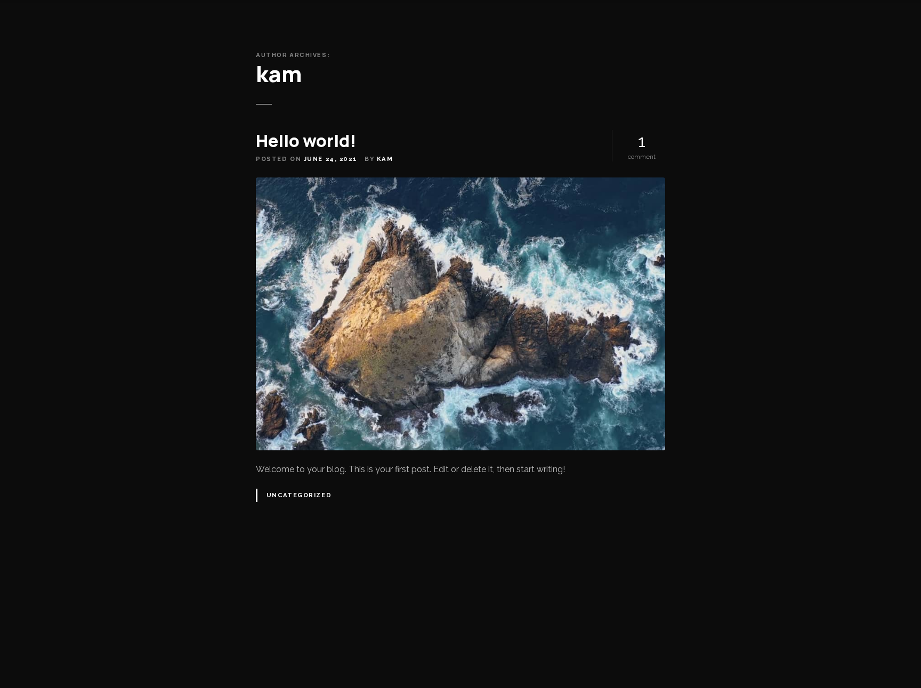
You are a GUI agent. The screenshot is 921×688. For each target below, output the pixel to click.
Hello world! (306, 140)
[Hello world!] (460, 184)
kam (279, 73)
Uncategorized (299, 495)
